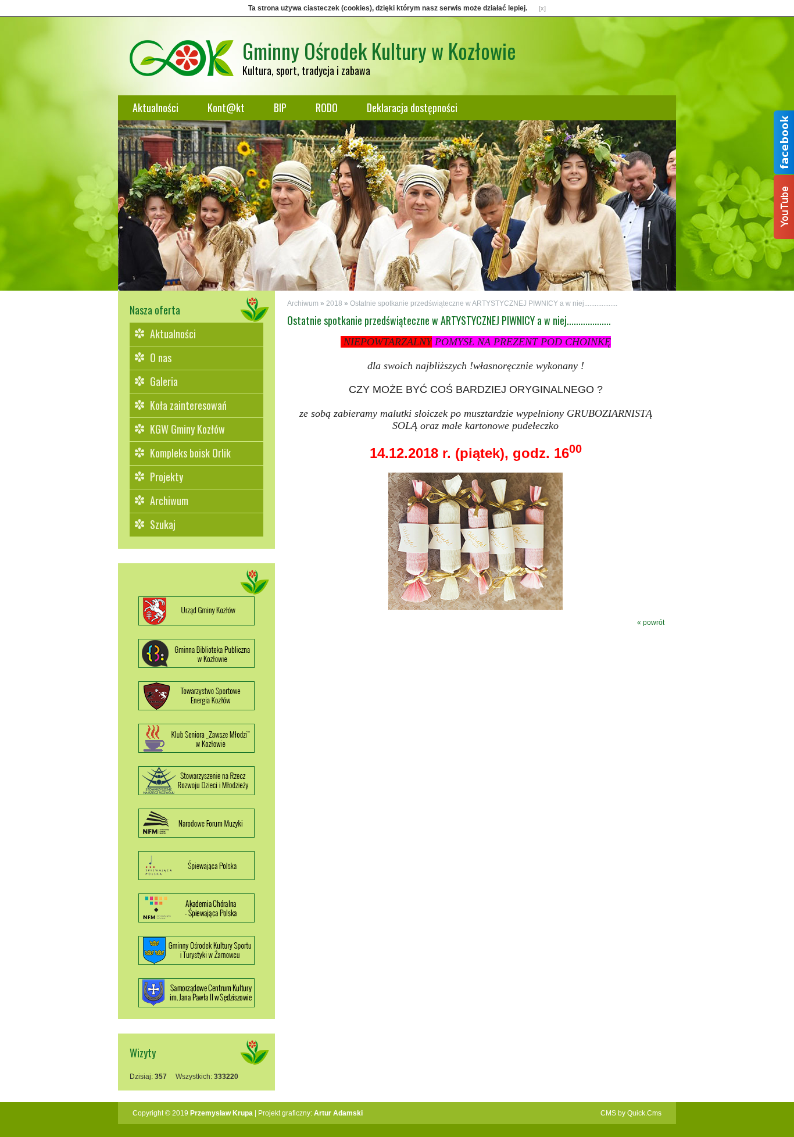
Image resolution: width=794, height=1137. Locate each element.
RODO (327, 107)
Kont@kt (226, 107)
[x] (542, 8)
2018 (334, 303)
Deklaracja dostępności (412, 107)
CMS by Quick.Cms (630, 1113)
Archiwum (169, 500)
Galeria (164, 381)
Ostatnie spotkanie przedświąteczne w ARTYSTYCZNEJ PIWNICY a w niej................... (483, 303)
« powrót (650, 622)
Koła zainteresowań (188, 405)
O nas (160, 357)
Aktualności (155, 107)
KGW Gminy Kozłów (187, 429)
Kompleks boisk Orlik (190, 452)
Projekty (166, 476)
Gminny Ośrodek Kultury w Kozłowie (379, 50)
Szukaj (163, 524)
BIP (280, 107)
